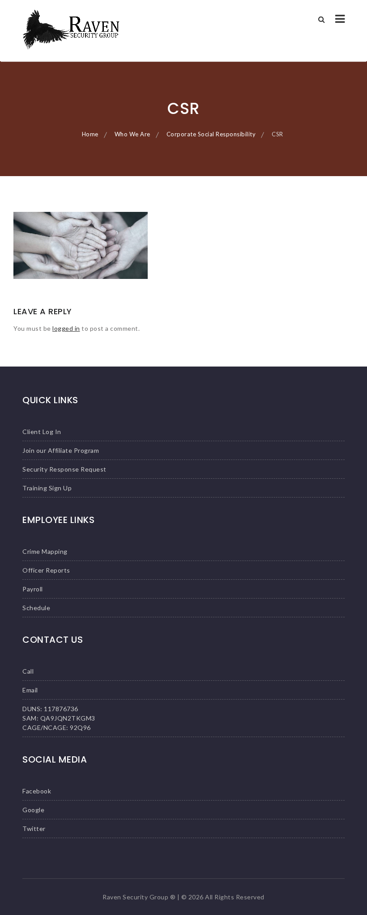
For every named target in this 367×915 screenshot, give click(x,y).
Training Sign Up (47, 488)
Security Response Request (64, 469)
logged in (66, 328)
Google (33, 810)
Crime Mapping (45, 551)
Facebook (36, 791)
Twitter (34, 828)
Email (30, 690)
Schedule (36, 607)
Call (28, 671)
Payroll (32, 589)
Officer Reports (46, 570)
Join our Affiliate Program (60, 450)
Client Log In (41, 431)
